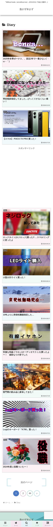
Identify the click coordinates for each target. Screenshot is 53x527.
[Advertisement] (26, 176)
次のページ (26, 482)
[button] (47, 391)
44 (30, 493)
